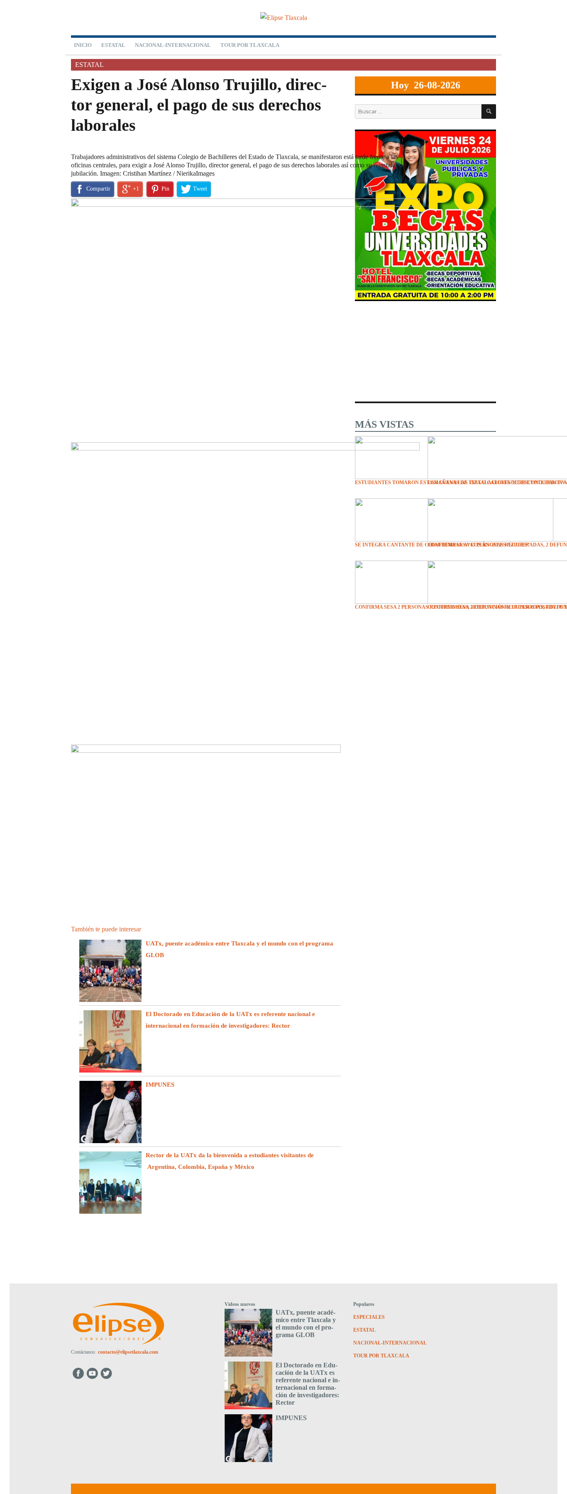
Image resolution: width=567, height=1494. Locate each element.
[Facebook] (78, 1373)
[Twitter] (107, 1373)
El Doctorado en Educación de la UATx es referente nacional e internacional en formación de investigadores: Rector (308, 1384)
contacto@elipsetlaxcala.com (128, 1352)
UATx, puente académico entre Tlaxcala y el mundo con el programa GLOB (306, 1323)
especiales (369, 1317)
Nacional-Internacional (173, 45)
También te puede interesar (106, 929)
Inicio (83, 45)
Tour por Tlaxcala (249, 45)
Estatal (113, 45)
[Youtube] (93, 1373)
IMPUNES (160, 1084)
